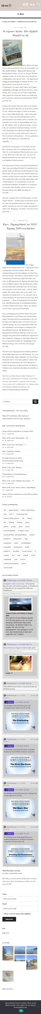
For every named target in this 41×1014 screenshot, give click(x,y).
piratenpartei (18, 547)
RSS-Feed (5, 933)
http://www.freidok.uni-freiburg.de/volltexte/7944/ (15, 389)
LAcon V (10, 702)
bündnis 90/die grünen (11, 518)
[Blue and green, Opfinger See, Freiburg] (19, 950)
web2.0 (22, 559)
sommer (6, 555)
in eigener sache (23, 530)
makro (16, 543)
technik (25, 555)
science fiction (27, 551)
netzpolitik (7, 547)
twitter (33, 555)
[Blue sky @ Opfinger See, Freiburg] (19, 958)
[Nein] (38, 1007)
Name (4, 894)
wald (15, 559)
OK (21, 1011)
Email (4, 904)
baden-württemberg (27, 510)
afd (5, 510)
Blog (27, 122)
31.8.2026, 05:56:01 (22, 702)
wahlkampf (7, 559)
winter (23, 563)
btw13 (12, 514)
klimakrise (7, 539)
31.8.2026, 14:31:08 (25, 580)
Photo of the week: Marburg (12, 467)
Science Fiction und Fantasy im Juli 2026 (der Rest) (20, 494)
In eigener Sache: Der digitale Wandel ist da (20, 33)
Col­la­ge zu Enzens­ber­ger (10, 81)
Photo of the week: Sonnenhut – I (13, 444)
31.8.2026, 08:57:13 (25, 644)
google (13, 526)
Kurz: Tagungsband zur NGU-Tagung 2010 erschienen (20, 226)
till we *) (32, 4)
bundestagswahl (22, 514)
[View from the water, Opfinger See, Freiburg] (31, 950)
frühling (20, 522)
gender (6, 526)
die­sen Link (10, 357)
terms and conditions (23, 913)
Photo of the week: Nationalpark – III (15, 438)
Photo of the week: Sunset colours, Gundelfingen (19, 487)
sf (35, 551)
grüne (21, 526)
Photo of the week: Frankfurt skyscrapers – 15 (18, 481)
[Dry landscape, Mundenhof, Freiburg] (8, 953)
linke (26, 539)
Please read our (17, 913)
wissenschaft (8, 567)
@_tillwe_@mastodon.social (12, 873)
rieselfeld (16, 551)
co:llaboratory (7, 79)
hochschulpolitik (9, 530)
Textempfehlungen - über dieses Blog (15, 410)
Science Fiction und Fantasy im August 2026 (17, 431)
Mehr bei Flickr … (8, 989)
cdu (23, 518)
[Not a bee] (8, 976)
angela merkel (13, 510)
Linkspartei (7, 543)
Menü (22, 14)
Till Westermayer (11, 580)
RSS (10, 884)
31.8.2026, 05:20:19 (22, 790)
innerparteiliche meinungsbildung (15, 535)
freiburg (11, 522)
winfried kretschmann (11, 563)
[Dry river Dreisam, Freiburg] (31, 962)
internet (32, 535)
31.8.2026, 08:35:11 (25, 683)
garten (27, 522)
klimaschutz (18, 539)
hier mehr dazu (28, 179)
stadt (18, 555)
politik (27, 547)
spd (13, 555)
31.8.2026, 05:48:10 (22, 746)
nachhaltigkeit (26, 543)
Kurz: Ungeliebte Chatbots (11, 451)
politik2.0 (7, 551)
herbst (27, 526)
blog (5, 514)
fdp (5, 522)
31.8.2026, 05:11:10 (22, 834)
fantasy (29, 518)
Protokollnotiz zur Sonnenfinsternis (14, 474)
